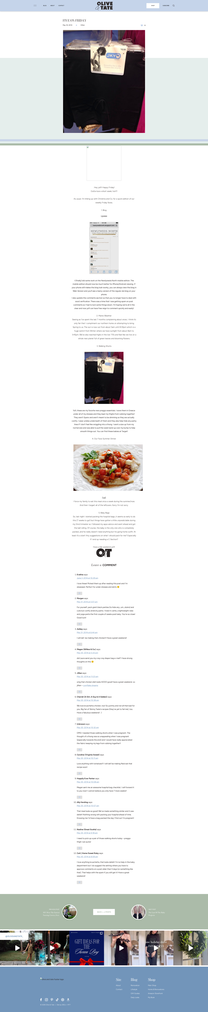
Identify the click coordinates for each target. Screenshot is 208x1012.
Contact (119, 989)
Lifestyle (134, 989)
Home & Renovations (156, 989)
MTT (69, 1005)
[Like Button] (141, 25)
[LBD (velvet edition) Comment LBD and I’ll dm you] (121, 948)
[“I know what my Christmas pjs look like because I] (17, 948)
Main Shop (152, 985)
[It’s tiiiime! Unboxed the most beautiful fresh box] (190, 948)
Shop (151, 979)
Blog (134, 979)
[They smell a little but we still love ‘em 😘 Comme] (86, 948)
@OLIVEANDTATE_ (14, 936)
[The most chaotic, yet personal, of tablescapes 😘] (52, 948)
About (118, 985)
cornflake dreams (90, 685)
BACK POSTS (104, 912)
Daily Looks (135, 997)
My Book (151, 997)
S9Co (64, 1005)
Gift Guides (135, 993)
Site (118, 979)
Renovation (135, 985)
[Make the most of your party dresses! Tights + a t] (156, 948)
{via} (104, 497)
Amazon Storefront (155, 993)
